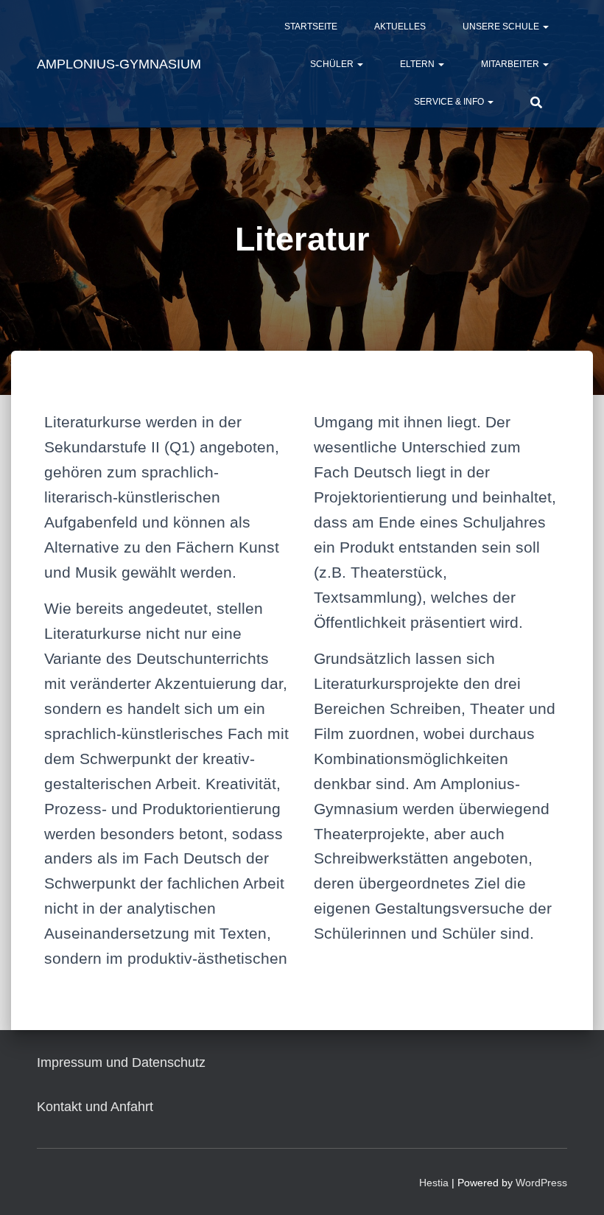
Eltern (418, 64)
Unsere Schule (502, 26)
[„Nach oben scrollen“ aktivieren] (575, 1185)
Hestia (434, 1182)
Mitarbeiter (511, 64)
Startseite (310, 26)
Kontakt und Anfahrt (95, 1106)
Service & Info (450, 102)
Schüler (333, 64)
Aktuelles (400, 26)
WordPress (541, 1182)
